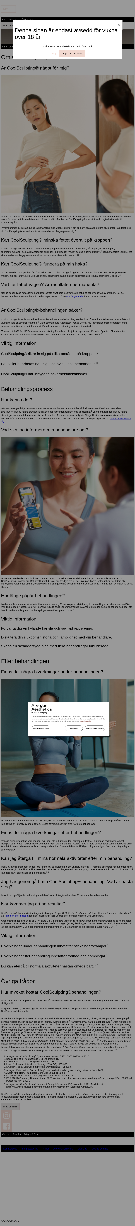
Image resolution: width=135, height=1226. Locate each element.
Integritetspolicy (85, 721)
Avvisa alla (74, 728)
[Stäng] (106, 705)
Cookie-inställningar (41, 728)
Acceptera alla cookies (95, 728)
